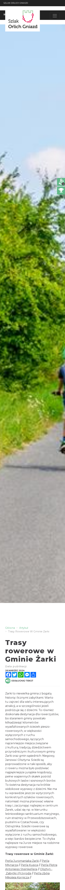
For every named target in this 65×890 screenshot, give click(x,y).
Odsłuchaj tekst (22, 680)
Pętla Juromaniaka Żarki (22, 861)
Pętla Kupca (29, 865)
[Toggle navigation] (55, 15)
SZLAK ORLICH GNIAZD (15, 3)
